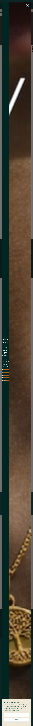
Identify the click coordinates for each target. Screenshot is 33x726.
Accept (16, 715)
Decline (16, 719)
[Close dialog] (27, 5)
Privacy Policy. (15, 710)
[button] (5, 369)
